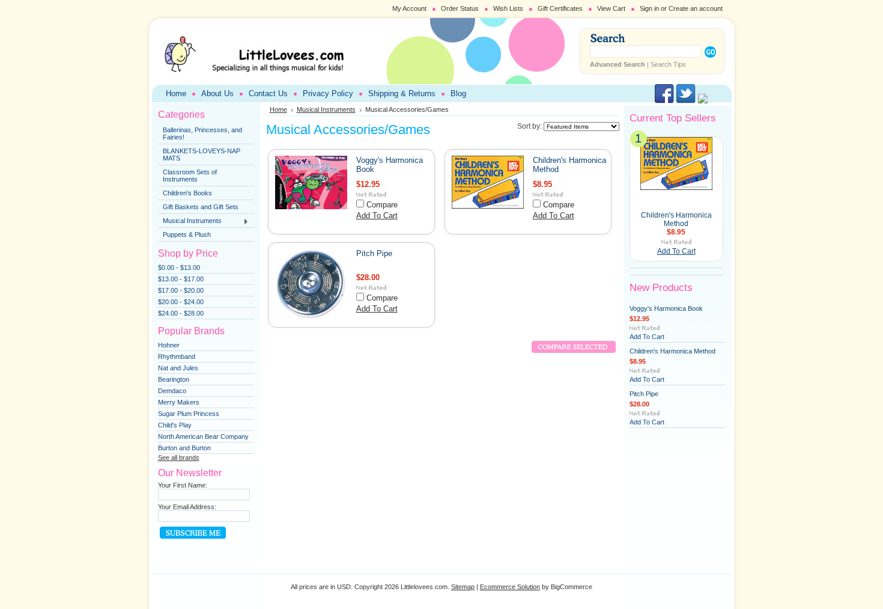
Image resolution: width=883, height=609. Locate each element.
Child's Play (175, 425)
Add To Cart (377, 215)
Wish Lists (508, 8)
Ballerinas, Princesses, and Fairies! (202, 133)
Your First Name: (182, 485)
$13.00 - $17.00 (181, 279)
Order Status (460, 8)
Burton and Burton (184, 447)
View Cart (611, 8)
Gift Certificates (560, 8)
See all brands (178, 457)
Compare (382, 204)
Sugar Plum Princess (188, 413)
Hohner (169, 345)
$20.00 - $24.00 (181, 301)
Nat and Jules (178, 368)
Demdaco (172, 390)
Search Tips (668, 64)
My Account (409, 8)
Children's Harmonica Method (676, 219)
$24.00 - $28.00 (181, 313)
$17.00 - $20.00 (181, 290)
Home (278, 109)
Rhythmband (176, 356)
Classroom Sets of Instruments (190, 175)
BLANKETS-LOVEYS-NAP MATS (201, 154)
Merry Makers (178, 402)
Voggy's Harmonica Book (666, 308)
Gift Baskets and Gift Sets (200, 206)
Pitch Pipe (374, 253)
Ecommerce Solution (510, 586)
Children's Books (187, 193)
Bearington (173, 379)
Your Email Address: (187, 506)
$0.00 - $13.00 (179, 267)
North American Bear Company (203, 436)
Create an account (696, 8)
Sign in (649, 8)
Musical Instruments (190, 221)
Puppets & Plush (187, 234)
